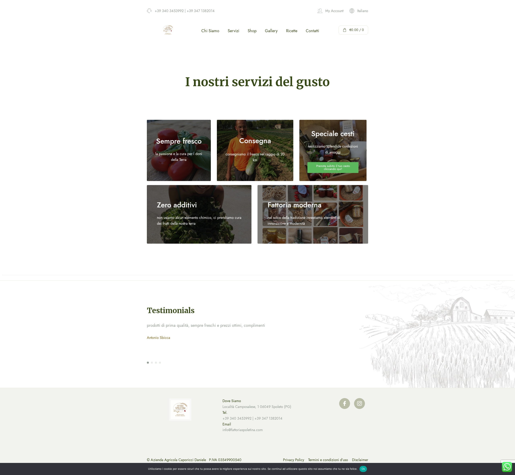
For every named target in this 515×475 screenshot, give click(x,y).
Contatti (312, 31)
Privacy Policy (293, 460)
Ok (363, 468)
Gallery (271, 31)
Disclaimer (360, 460)
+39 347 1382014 (268, 418)
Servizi (233, 31)
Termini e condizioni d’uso (328, 460)
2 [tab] (152, 363)
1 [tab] (148, 363)
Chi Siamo (210, 31)
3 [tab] (156, 363)
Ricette (291, 31)
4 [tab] (160, 363)
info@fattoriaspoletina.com (242, 430)
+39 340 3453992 (236, 418)
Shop (252, 31)
